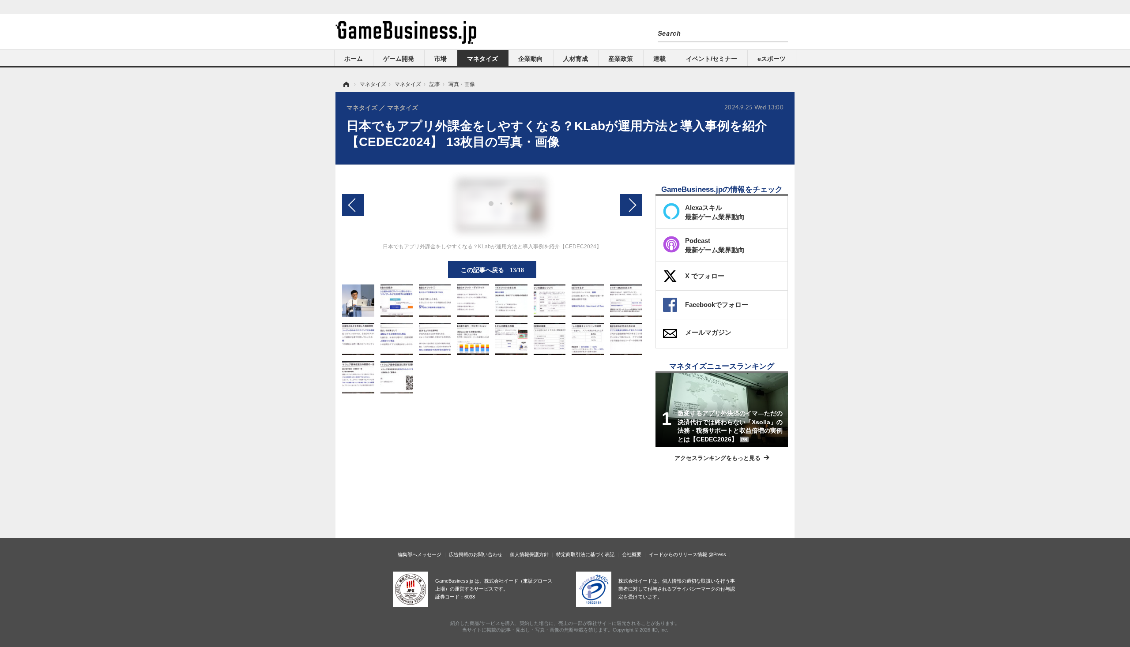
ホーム (353, 58)
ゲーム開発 (398, 58)
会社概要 (631, 554)
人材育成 (575, 58)
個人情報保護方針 (529, 554)
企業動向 (530, 58)
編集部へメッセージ (419, 554)
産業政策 (620, 58)
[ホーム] (345, 84)
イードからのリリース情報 (678, 554)
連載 (659, 58)
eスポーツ (771, 58)
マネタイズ (482, 58)
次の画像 (631, 205)
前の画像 (353, 205)
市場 (440, 58)
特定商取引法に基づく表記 (585, 554)
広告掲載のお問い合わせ (475, 554)
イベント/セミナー (711, 58)
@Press (717, 554)
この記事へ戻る (492, 269)
